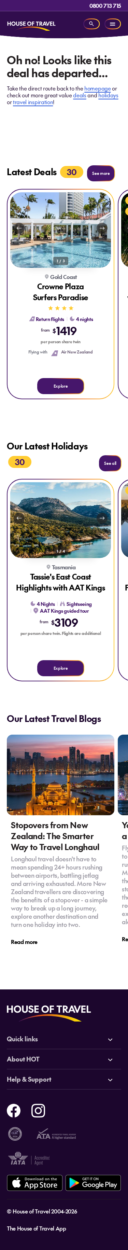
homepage (97, 88)
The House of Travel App (36, 1228)
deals (79, 95)
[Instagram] (38, 1109)
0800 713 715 (105, 5)
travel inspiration (33, 102)
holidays (108, 95)
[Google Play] (93, 1183)
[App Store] (34, 1183)
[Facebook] (13, 1109)
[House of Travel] (31, 24)
